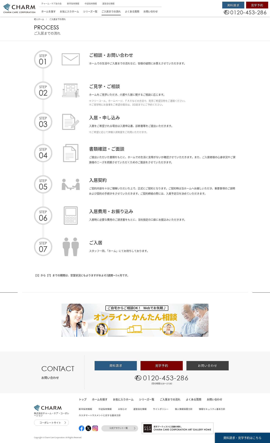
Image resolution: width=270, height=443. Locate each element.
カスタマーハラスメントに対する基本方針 (100, 415)
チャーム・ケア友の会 (51, 3)
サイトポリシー (160, 409)
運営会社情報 (108, 3)
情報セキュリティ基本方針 (212, 409)
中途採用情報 (91, 3)
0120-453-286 (166, 377)
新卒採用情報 (73, 3)
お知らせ (122, 409)
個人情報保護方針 (183, 409)
